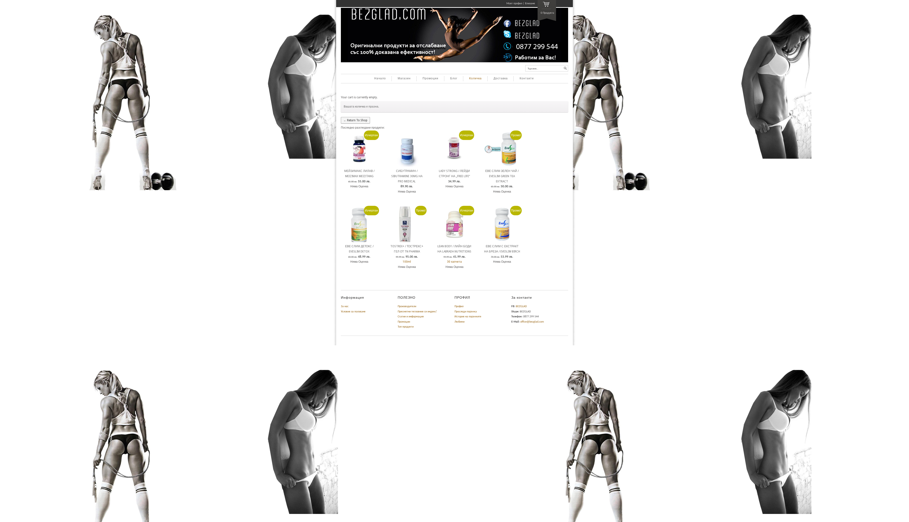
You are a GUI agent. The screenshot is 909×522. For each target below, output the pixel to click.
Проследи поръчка (465, 311)
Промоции (430, 78)
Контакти (527, 78)
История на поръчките (467, 316)
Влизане (530, 3)
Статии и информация (411, 316)
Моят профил (514, 3)
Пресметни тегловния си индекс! (417, 311)
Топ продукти (406, 326)
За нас (344, 306)
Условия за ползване (353, 311)
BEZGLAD (521, 306)
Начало (380, 78)
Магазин (404, 78)
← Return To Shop (355, 120)
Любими (459, 321)
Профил (458, 306)
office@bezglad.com (532, 321)
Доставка (501, 78)
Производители (407, 306)
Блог (453, 78)
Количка (475, 78)
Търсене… (533, 69)
